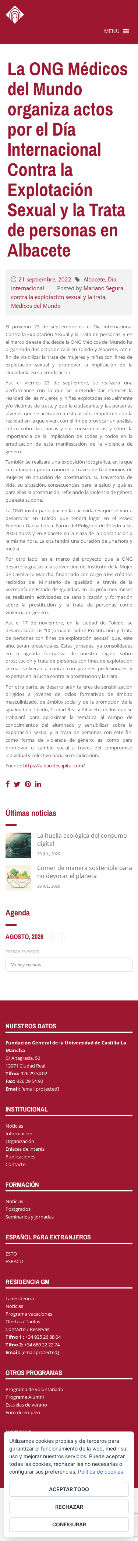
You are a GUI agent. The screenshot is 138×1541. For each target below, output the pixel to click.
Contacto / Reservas (27, 1329)
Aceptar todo (69, 1489)
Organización (20, 1141)
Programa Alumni (25, 1397)
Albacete (94, 279)
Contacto (16, 1164)
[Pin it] (29, 784)
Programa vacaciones (29, 1313)
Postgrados (18, 1209)
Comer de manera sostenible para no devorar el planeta (84, 872)
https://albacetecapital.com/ (54, 765)
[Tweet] (18, 784)
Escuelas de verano (26, 1404)
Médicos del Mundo (36, 305)
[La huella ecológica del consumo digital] (18, 845)
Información (19, 1133)
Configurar (69, 1524)
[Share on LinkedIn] (38, 784)
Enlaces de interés (25, 1149)
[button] (112, 31)
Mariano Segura (103, 288)
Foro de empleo (23, 1412)
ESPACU (14, 1261)
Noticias (14, 1125)
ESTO (11, 1253)
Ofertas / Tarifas (23, 1321)
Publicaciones (20, 1156)
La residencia (20, 1298)
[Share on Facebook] (8, 784)
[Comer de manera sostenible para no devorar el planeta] (18, 877)
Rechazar (69, 1507)
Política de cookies (100, 1471)
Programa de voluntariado (34, 1389)
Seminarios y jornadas (30, 1216)
